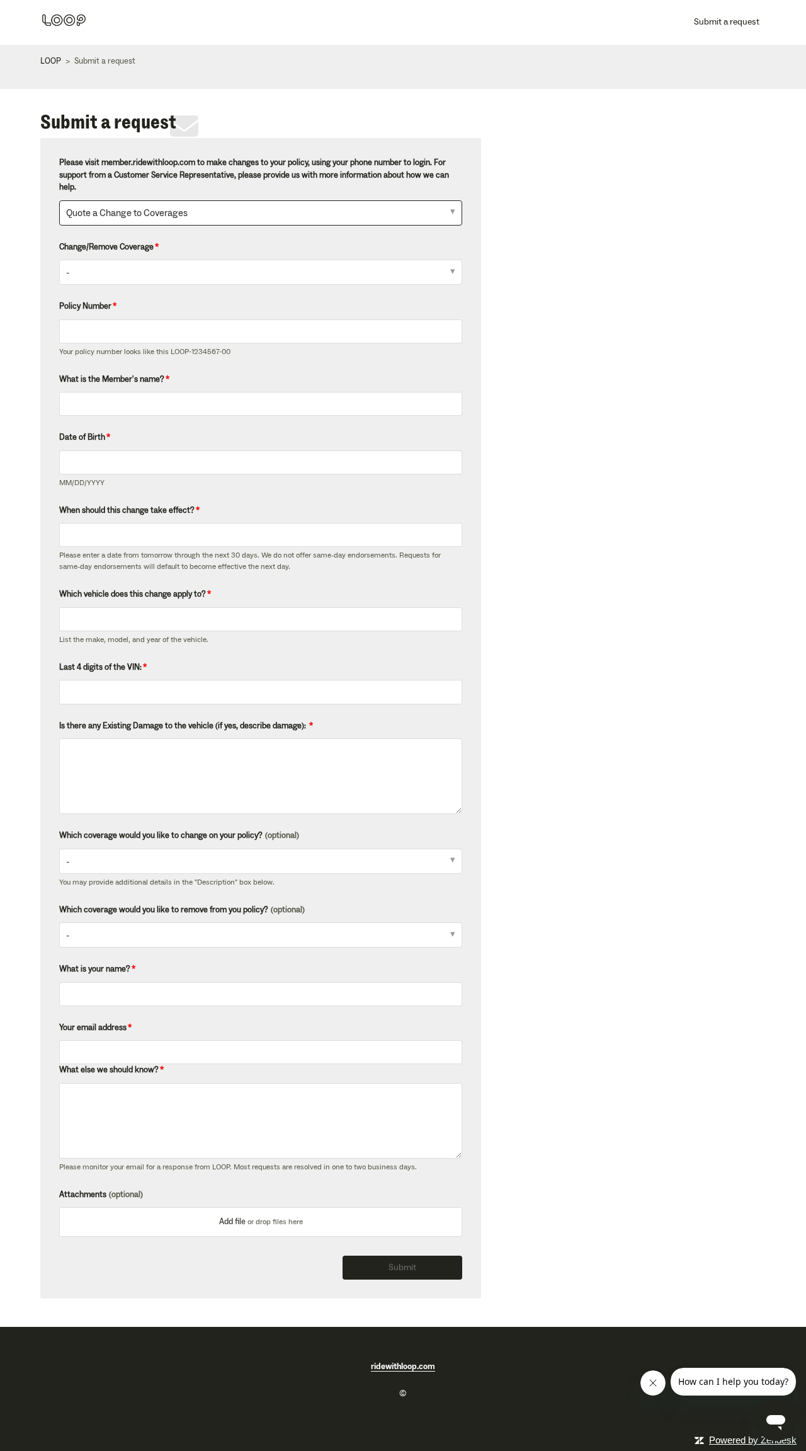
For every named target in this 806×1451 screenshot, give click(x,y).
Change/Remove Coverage (106, 247)
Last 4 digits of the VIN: (100, 667)
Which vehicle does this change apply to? (132, 594)
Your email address (93, 1028)
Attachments (101, 1195)
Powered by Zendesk (753, 1440)
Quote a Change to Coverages (127, 213)
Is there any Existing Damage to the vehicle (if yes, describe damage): (183, 726)
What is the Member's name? (111, 379)
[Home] (64, 27)
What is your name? (94, 969)
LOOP (50, 61)
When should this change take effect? (127, 510)
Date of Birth (82, 437)
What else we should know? (109, 1070)
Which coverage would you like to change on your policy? (179, 835)
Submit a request (726, 22)
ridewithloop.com (403, 1367)
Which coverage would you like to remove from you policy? (182, 910)
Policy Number (85, 306)
